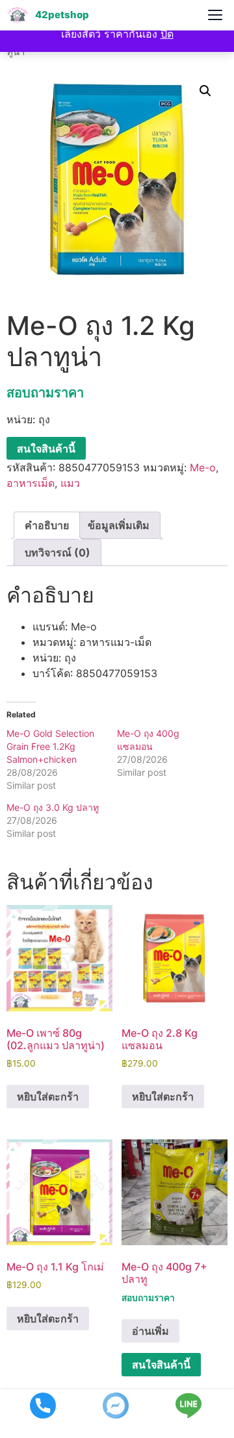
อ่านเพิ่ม (150, 1330)
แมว (70, 483)
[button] (205, 91)
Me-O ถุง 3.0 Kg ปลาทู (52, 807)
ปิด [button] (167, 33)
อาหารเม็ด (30, 483)
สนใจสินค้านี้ (46, 448)
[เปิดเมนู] (215, 15)
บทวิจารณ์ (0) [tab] (57, 552)
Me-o (203, 467)
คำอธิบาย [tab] (47, 525)
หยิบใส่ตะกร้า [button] (48, 1096)
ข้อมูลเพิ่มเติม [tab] (119, 525)
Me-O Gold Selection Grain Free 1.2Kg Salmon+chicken (50, 746)
